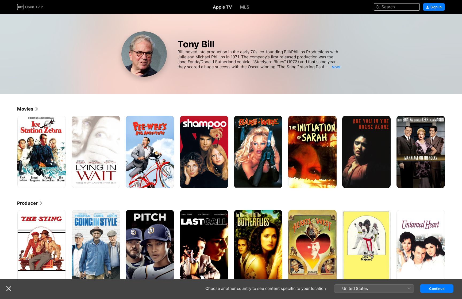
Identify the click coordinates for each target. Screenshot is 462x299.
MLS (244, 7)
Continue (437, 288)
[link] (28, 109)
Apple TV (222, 7)
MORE (336, 67)
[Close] (8, 288)
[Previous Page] (12, 151)
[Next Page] (450, 151)
